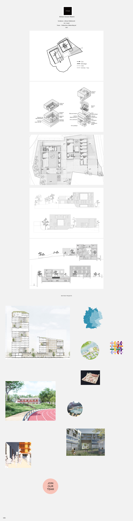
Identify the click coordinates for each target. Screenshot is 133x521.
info (4, 518)
